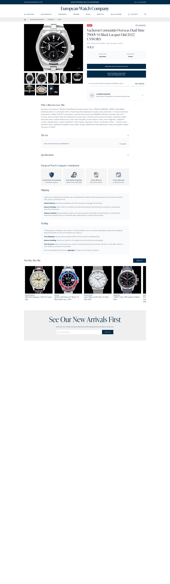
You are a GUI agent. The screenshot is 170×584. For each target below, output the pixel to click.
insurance (62, 14)
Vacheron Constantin (37, 19)
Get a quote (139, 83)
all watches (29, 14)
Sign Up (107, 332)
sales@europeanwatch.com (33, 2)
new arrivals (46, 14)
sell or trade (116, 14)
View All (139, 260)
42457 (59, 19)
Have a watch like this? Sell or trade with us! (116, 74)
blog (88, 14)
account (134, 14)
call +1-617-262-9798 (140, 2)
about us (100, 14)
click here (70, 250)
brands (76, 14)
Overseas (51, 19)
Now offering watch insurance (85, 2)
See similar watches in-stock (116, 66)
